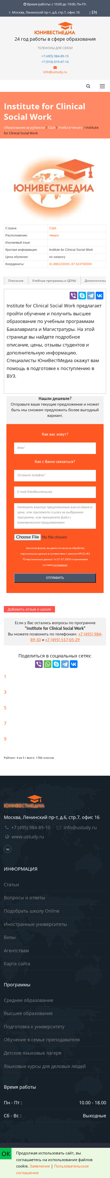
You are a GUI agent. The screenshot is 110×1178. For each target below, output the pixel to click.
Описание (16, 280)
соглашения (60, 565)
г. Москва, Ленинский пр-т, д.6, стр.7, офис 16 (44, 12)
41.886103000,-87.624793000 (70, 264)
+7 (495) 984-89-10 (55, 56)
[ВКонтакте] (99, 295)
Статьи (11, 884)
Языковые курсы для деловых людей (45, 1066)
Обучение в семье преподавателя (42, 1039)
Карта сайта (17, 963)
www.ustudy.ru (28, 837)
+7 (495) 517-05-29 (62, 640)
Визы (10, 937)
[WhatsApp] (47, 664)
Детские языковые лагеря (32, 1053)
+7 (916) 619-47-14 (55, 61)
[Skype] (82, 295)
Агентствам (16, 950)
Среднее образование (28, 1000)
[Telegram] (91, 295)
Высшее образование (28, 1013)
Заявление (40, 1166)
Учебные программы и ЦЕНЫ (54, 280)
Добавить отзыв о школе (29, 609)
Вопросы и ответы (24, 897)
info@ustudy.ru (55, 72)
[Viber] (73, 295)
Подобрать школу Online (31, 911)
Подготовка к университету (34, 1026)
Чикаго (54, 235)
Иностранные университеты (35, 924)
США (52, 228)
